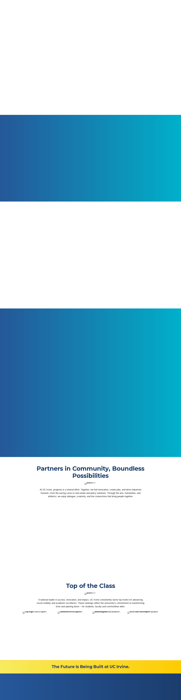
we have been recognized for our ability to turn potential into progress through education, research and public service (121, 90)
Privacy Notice (29, 689)
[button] (25, 546)
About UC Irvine (88, 685)
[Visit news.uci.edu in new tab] (90, 442)
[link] (38, 624)
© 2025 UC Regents (45, 689)
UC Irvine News (88, 690)
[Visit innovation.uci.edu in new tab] (43, 416)
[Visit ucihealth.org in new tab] (90, 414)
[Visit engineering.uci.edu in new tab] (137, 445)
